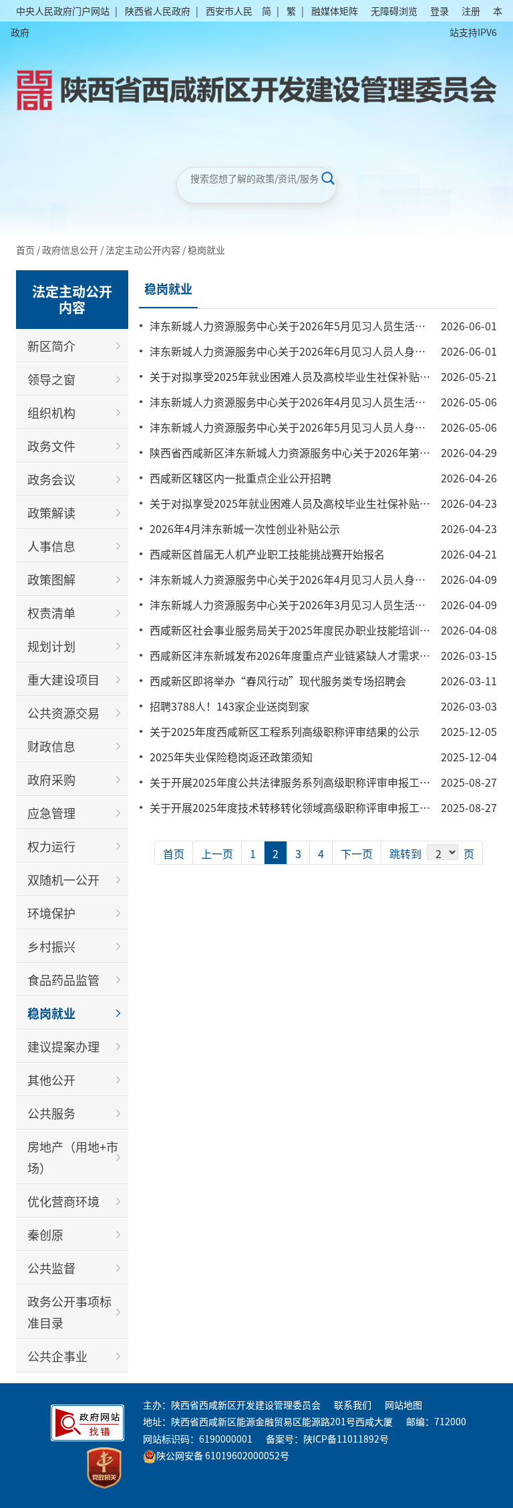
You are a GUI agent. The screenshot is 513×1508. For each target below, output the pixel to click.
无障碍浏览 (394, 10)
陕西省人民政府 (157, 10)
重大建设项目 (63, 679)
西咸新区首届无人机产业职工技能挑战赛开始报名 (267, 554)
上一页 (217, 853)
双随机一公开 (63, 879)
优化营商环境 (63, 1201)
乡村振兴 (51, 946)
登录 (439, 10)
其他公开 (51, 1079)
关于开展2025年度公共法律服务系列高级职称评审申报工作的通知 (306, 782)
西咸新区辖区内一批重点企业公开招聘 (240, 478)
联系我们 (352, 1404)
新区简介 (51, 345)
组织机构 (51, 412)
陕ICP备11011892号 (346, 1438)
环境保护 (51, 912)
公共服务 (51, 1113)
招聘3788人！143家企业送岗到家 (229, 706)
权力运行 (51, 846)
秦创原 (45, 1234)
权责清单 (51, 612)
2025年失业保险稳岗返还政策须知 (231, 757)
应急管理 (51, 812)
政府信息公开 (70, 249)
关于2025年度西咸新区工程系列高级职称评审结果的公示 (284, 731)
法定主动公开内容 (143, 249)
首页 (25, 249)
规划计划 (51, 646)
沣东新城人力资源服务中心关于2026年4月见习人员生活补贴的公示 (309, 402)
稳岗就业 (206, 249)
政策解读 (51, 512)
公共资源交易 (63, 712)
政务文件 (51, 445)
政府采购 (51, 779)
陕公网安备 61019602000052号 (222, 1455)
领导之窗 (51, 379)
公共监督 (51, 1267)
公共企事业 (57, 1356)
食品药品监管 (63, 979)
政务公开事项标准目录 (69, 1311)
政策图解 (51, 579)
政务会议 (51, 479)
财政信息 (51, 746)
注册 (471, 10)
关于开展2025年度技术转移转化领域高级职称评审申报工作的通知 (306, 807)
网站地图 (403, 1404)
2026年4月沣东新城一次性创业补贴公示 (245, 528)
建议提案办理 (63, 1046)
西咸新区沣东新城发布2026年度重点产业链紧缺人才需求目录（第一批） (322, 655)
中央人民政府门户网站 (63, 10)
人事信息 (51, 545)
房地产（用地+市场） (72, 1157)
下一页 (357, 853)
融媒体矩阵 (334, 10)
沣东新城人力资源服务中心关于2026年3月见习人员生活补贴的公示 (309, 605)
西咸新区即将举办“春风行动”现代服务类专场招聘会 (278, 681)
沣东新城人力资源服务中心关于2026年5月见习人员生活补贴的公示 (309, 326)
